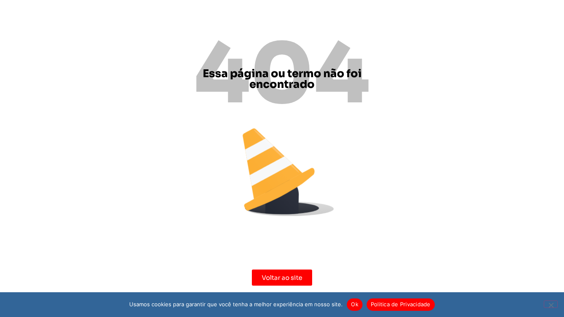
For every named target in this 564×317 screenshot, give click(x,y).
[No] (551, 304)
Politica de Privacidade (401, 304)
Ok (354, 304)
